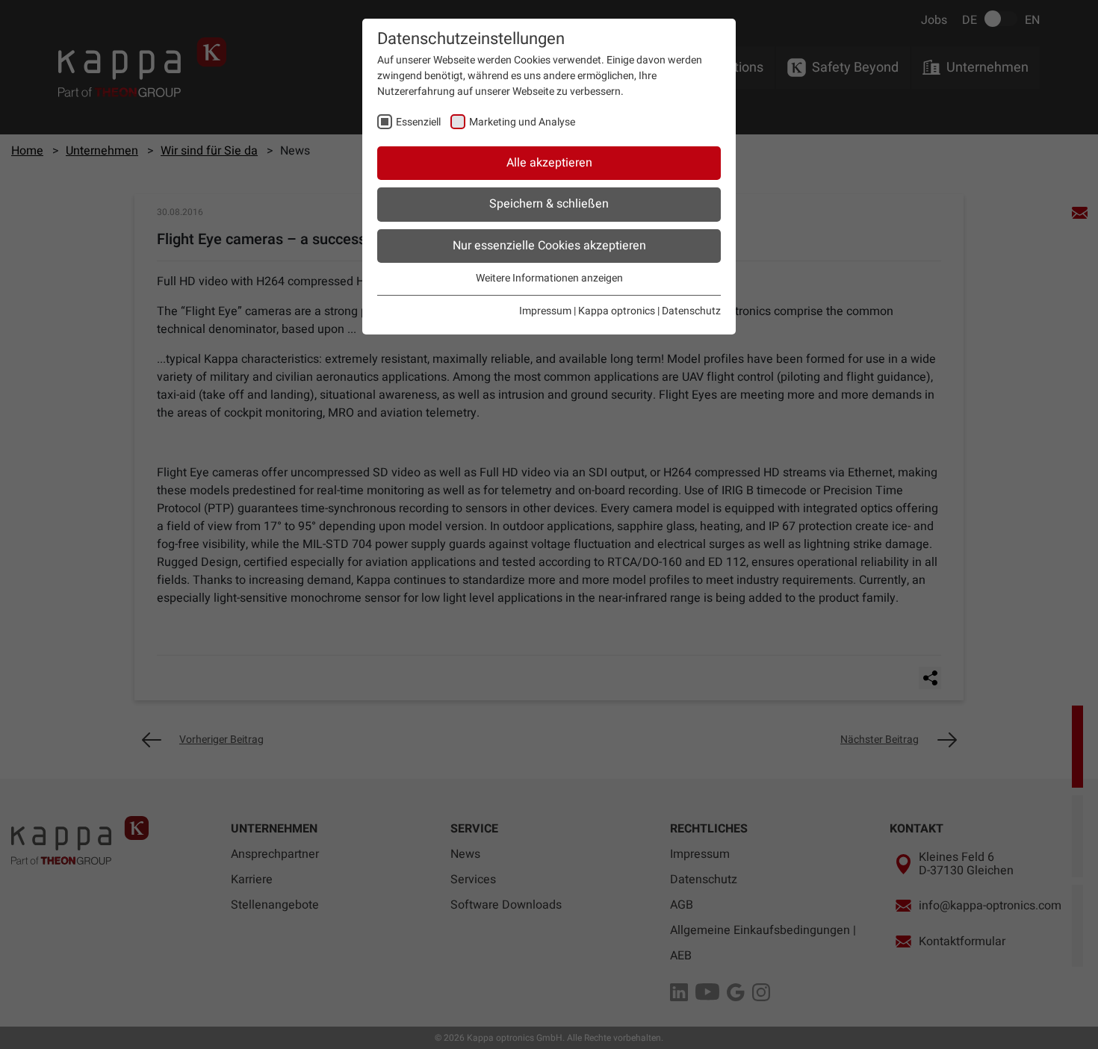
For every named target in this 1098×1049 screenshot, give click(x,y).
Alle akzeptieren (549, 163)
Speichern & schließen (549, 204)
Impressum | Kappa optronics (587, 311)
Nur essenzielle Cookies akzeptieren (549, 246)
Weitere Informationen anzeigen (549, 278)
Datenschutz (691, 311)
